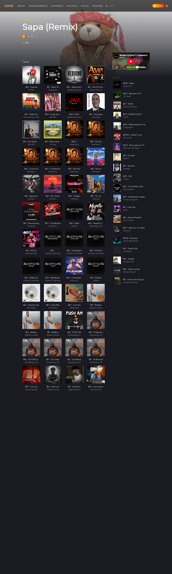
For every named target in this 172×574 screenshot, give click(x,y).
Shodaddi (127, 251)
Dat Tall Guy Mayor (131, 148)
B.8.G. (125, 210)
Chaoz (126, 179)
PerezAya (96, 117)
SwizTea (31, 199)
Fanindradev (128, 189)
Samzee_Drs (95, 389)
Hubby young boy (53, 389)
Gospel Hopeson (130, 282)
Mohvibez (31, 308)
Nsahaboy (74, 144)
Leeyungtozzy (31, 389)
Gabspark (53, 90)
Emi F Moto (128, 220)
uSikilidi (96, 280)
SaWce (74, 226)
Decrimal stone (130, 107)
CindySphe (128, 127)
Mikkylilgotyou (74, 335)
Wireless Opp (31, 253)
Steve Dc (74, 280)
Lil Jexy (53, 144)
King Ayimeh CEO (31, 117)
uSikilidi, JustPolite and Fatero (53, 253)
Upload (159, 6)
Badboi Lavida (96, 308)
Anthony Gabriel (130, 200)
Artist (125, 117)
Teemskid (27, 20)
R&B (27, 43)
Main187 (52, 117)
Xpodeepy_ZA (96, 226)
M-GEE (31, 90)
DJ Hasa (127, 96)
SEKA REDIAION (130, 241)
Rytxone (127, 231)
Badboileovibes (74, 90)
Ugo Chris (127, 86)
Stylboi (126, 158)
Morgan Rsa (128, 262)
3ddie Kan (74, 308)
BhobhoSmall (129, 272)
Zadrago (127, 169)
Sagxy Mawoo (96, 90)
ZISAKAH (53, 226)
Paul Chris (127, 138)
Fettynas (74, 199)
